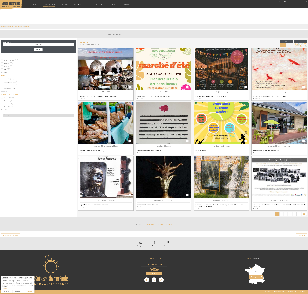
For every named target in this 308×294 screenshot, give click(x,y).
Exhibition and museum (11, 88)
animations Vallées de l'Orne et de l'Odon (158, 225)
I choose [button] (17, 291)
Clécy (6, 69)
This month (8, 101)
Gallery (302, 292)
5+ (290, 214)
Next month (8, 98)
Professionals (279, 292)
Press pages (292, 292)
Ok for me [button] (29, 291)
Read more (4, 288)
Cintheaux (7, 66)
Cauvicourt (7, 63)
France (249, 258)
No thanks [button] (6, 291)
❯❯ (304, 214)
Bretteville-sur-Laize (10, 60)
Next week (8, 104)
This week (8, 107)
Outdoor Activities (10, 85)
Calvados (263, 258)
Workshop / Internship (11, 82)
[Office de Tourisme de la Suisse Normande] (11, 4)
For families (8, 79)
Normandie (255, 258)
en (304, 1)
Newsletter (266, 292)
